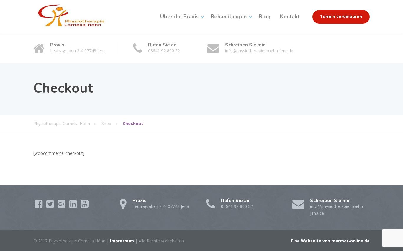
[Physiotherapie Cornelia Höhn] (75, 16)
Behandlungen (229, 16)
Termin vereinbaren (341, 16)
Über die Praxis (179, 16)
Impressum (122, 241)
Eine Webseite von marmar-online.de (330, 241)
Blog (265, 16)
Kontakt (289, 16)
